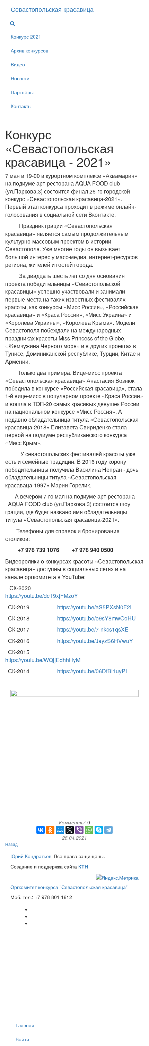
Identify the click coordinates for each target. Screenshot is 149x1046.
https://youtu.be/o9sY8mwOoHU (96, 618)
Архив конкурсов (29, 50)
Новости (20, 78)
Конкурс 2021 (26, 36)
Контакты (21, 105)
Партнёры (22, 92)
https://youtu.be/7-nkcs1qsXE (93, 629)
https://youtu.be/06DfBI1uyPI (92, 671)
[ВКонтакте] (40, 830)
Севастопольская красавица (52, 9)
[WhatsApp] (89, 830)
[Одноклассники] (50, 830)
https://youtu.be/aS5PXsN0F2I (94, 607)
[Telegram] (108, 830)
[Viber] (79, 830)
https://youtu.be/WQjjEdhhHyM (42, 660)
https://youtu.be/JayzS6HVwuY (95, 641)
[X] (69, 830)
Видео (18, 64)
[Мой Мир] (60, 830)
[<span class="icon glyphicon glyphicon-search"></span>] (12, 24)
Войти (22, 1039)
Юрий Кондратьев (30, 856)
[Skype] (99, 830)
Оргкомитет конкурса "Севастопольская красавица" (69, 886)
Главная (25, 1025)
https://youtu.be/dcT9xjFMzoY (41, 596)
